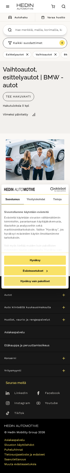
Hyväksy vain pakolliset (35, 281)
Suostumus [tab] (12, 199)
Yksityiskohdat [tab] (36, 199)
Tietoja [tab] (57, 199)
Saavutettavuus (15, 459)
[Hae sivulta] (63, 6)
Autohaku (21, 17)
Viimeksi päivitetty (15, 114)
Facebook (52, 393)
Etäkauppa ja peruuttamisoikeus (26, 345)
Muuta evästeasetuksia (20, 464)
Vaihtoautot (44, 54)
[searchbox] (38, 30)
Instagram (22, 403)
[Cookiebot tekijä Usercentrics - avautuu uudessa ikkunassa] (50, 189)
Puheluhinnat (13, 449)
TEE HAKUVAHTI (18, 96)
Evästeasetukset (33, 270)
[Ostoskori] (53, 6)
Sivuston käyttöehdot (19, 444)
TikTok (19, 413)
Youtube (51, 403)
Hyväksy (35, 260)
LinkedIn (21, 393)
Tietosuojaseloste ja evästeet (24, 454)
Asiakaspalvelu (14, 332)
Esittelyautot (15, 54)
